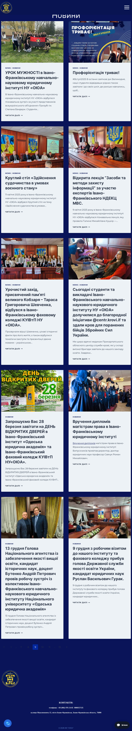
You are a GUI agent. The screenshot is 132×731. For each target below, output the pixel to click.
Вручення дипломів (84, 443)
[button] (8, 723)
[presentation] (32, 42)
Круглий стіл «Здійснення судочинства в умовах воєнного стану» (30, 182)
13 (60, 647)
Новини (16, 68)
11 (49, 647)
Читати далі (14, 115)
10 (42, 647)
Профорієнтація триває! (96, 72)
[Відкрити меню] (127, 7)
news (8, 68)
